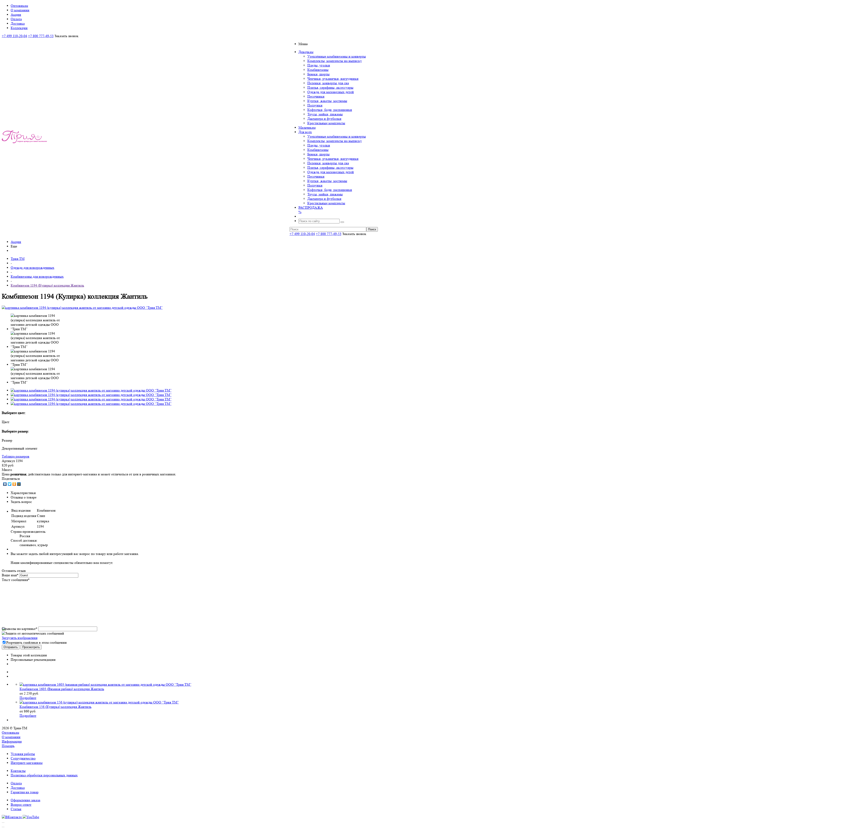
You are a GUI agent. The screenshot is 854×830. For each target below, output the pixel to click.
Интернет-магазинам (26, 763)
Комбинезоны (317, 70)
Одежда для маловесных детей (330, 92)
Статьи (16, 809)
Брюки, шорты (318, 74)
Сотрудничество (23, 758)
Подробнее (28, 698)
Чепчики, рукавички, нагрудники (333, 78)
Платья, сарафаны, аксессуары (330, 87)
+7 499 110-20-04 (14, 36)
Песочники (315, 96)
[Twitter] (9, 484)
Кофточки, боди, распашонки (329, 110)
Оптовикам (10, 732)
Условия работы (23, 754)
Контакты (18, 771)
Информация (12, 741)
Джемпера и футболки (324, 119)
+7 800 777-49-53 (41, 36)
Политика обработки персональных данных (44, 775)
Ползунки (314, 105)
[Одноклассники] (14, 484)
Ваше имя (10, 575)
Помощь (8, 746)
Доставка (18, 788)
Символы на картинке (19, 629)
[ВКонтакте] (5, 484)
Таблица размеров (15, 456)
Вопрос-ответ (21, 804)
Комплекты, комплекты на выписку (334, 61)
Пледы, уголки (318, 65)
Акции (16, 242)
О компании (11, 737)
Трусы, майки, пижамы (325, 114)
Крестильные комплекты (326, 123)
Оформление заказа (25, 800)
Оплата (16, 783)
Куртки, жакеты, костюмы (327, 101)
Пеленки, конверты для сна (328, 83)
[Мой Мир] (19, 484)
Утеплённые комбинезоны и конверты (336, 56)
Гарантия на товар (24, 792)
